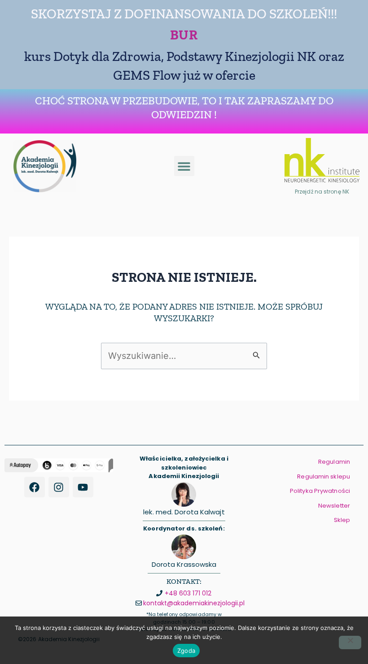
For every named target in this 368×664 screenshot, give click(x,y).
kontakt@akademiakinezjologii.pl (194, 603)
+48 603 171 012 (188, 593)
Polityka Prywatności (320, 491)
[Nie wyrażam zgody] (350, 642)
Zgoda (186, 650)
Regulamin (334, 461)
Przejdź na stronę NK (322, 191)
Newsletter (334, 505)
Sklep (342, 520)
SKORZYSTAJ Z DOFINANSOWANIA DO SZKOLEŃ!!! (184, 14)
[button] (184, 166)
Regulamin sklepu (323, 476)
